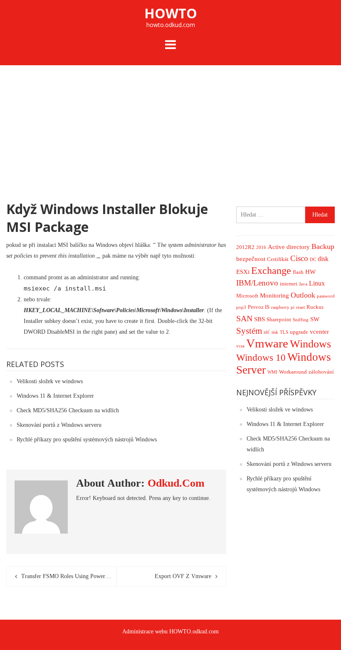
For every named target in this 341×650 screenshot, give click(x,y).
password (326, 296)
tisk (275, 332)
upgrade (299, 332)
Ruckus (315, 307)
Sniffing (301, 320)
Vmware (267, 343)
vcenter (319, 331)
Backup (322, 246)
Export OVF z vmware (183, 576)
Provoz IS (258, 307)
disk (323, 258)
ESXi (243, 271)
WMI (272, 372)
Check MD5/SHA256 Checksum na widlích (68, 410)
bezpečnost (250, 259)
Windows (310, 344)
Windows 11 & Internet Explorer (55, 396)
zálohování (321, 372)
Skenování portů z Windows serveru (59, 425)
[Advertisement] (170, 127)
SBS (259, 319)
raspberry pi (282, 307)
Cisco (299, 258)
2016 (261, 247)
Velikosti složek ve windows (50, 381)
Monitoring (274, 295)
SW (314, 319)
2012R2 (245, 247)
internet (288, 284)
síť (267, 332)
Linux (317, 283)
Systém (249, 331)
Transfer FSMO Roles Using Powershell (68, 576)
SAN (244, 318)
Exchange (271, 270)
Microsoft (247, 296)
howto (170, 13)
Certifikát (278, 259)
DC (313, 259)
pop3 (241, 307)
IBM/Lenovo (257, 282)
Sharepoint (279, 319)
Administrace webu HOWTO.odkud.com (170, 631)
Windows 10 (261, 357)
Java (303, 284)
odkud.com (176, 483)
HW (310, 271)
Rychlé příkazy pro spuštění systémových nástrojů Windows (87, 439)
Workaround (293, 372)
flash (298, 272)
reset (300, 307)
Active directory (289, 247)
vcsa (240, 346)
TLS (284, 332)
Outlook (303, 295)
